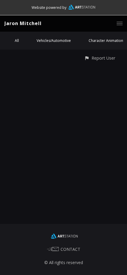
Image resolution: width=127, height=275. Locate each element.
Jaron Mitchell (23, 23)
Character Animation (106, 40)
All (17, 40)
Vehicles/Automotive (54, 40)
